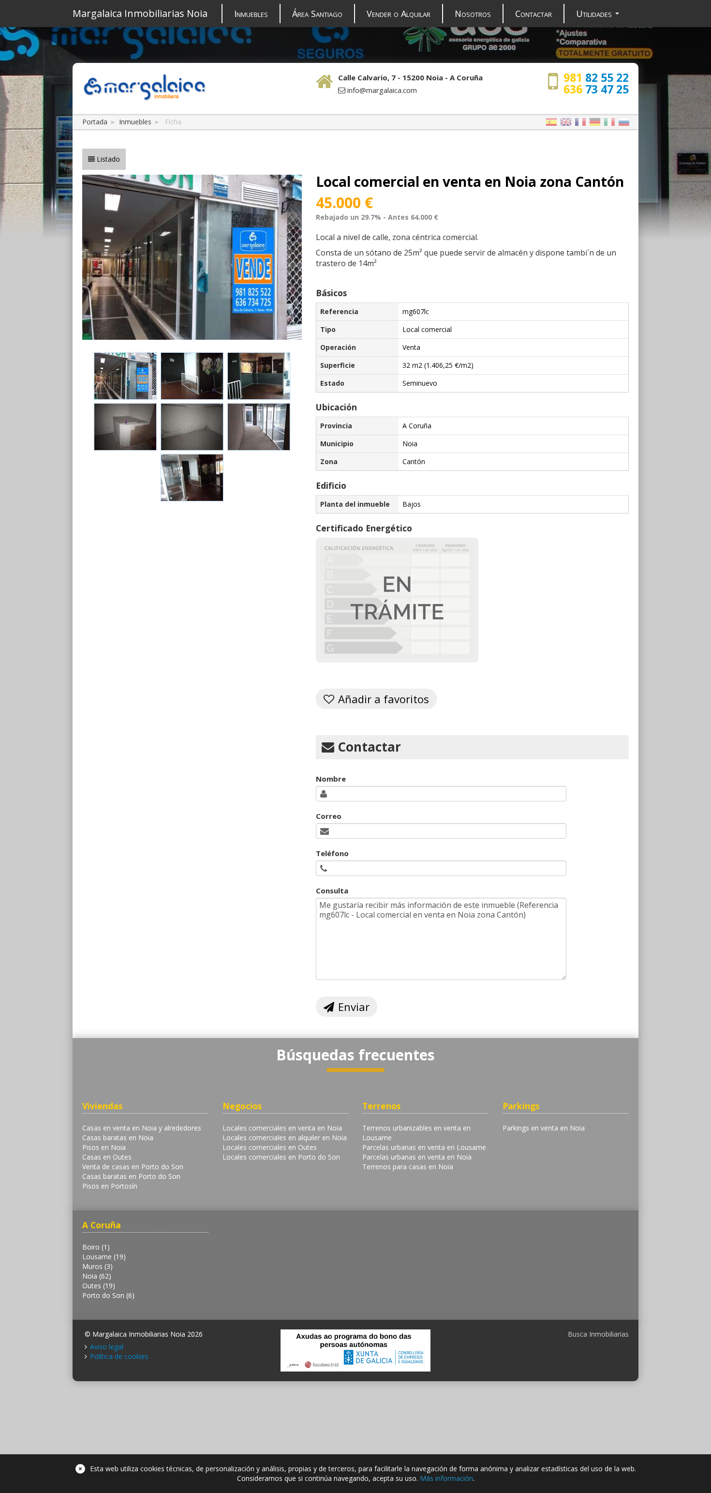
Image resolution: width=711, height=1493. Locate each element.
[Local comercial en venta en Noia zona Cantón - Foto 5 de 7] (192, 427)
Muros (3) (97, 1266)
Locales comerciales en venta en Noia (282, 1127)
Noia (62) (96, 1276)
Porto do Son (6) (108, 1295)
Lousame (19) (104, 1256)
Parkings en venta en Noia (544, 1127)
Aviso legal (106, 1346)
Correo (328, 816)
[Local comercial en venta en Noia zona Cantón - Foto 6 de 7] (259, 427)
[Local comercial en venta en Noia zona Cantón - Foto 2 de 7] (192, 376)
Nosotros (473, 13)
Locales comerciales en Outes (269, 1147)
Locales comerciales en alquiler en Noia (284, 1137)
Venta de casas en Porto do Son (132, 1166)
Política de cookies (119, 1356)
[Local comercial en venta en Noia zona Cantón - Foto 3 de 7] (259, 376)
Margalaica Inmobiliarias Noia (140, 13)
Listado (108, 159)
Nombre (331, 779)
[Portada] (144, 85)
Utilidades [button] (595, 13)
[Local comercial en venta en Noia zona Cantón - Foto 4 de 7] (125, 427)
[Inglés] (566, 122)
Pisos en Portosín (109, 1186)
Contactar (533, 13)
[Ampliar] (192, 256)
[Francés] (580, 122)
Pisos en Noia (104, 1147)
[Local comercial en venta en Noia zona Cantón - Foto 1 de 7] (125, 376)
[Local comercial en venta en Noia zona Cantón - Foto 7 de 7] (192, 477)
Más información (446, 1478)
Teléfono (332, 853)
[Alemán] (595, 122)
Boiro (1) (96, 1247)
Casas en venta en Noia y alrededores (141, 1127)
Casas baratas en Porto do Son (131, 1176)
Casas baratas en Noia (117, 1137)
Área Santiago (317, 13)
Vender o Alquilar (398, 13)
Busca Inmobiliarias (598, 1334)
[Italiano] (609, 122)
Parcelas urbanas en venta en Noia (417, 1156)
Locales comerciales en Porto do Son (281, 1156)
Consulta (332, 890)
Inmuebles (251, 13)
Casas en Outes (107, 1156)
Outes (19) (98, 1285)
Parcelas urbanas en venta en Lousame (424, 1147)
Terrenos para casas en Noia (407, 1166)
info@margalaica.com (382, 90)
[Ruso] (624, 122)
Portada (94, 121)
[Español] (551, 122)
